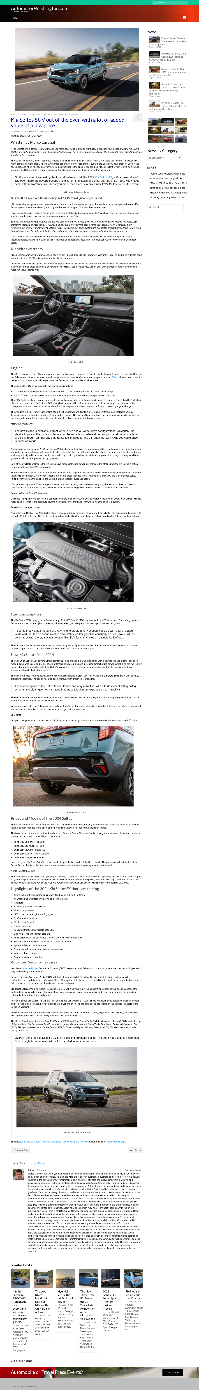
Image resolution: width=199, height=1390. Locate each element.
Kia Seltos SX (103, 177)
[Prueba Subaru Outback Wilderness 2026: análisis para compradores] (154, 122)
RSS (153, 167)
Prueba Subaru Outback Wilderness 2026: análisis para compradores (167, 41)
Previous (13, 1312)
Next (140, 1312)
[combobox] (164, 157)
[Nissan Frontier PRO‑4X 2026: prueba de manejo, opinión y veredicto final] (180, 122)
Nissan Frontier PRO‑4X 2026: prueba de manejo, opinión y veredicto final (167, 72)
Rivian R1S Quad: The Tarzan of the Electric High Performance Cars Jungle (168, 106)
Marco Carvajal (21, 131)
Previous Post (21, 1150)
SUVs (114, 377)
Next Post (134, 1150)
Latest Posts (38, 1163)
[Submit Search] (154, 3)
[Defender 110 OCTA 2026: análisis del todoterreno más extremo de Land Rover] (180, 130)
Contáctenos (173, 1372)
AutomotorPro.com (116, 1141)
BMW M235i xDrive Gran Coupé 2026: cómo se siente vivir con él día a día (167, 56)
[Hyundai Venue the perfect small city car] (65, 1278)
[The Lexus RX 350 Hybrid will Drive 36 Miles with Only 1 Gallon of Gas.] (43, 1278)
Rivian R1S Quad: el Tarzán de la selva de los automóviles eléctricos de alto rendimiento (167, 89)
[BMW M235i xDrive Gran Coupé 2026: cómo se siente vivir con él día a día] (167, 122)
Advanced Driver (30, 968)
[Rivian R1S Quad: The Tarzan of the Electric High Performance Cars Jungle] (167, 130)
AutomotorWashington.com (39, 8)
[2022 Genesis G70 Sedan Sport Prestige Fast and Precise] (110, 1278)
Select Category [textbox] (156, 157)
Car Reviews (44, 131)
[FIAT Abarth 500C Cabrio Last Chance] (133, 1278)
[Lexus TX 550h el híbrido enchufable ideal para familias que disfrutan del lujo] (180, 139)
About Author (19, 1163)
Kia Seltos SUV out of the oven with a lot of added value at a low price (54, 1141)
